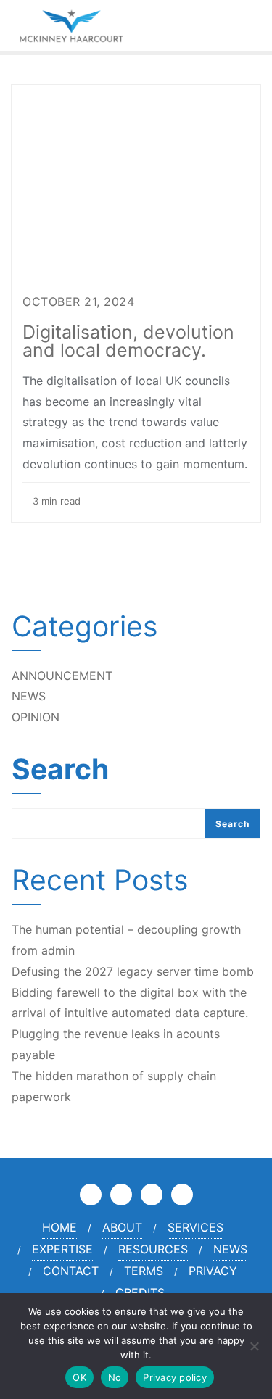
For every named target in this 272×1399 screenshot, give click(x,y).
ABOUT (122, 1227)
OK (79, 1377)
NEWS (29, 696)
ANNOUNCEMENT (62, 675)
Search (60, 770)
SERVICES (195, 1227)
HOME (59, 1227)
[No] (254, 1346)
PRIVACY (213, 1270)
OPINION (35, 717)
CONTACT (71, 1270)
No (115, 1377)
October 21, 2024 (78, 301)
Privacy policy (175, 1377)
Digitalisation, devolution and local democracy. (128, 341)
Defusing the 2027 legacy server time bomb (133, 971)
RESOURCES (153, 1249)
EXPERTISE (62, 1249)
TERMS (143, 1270)
